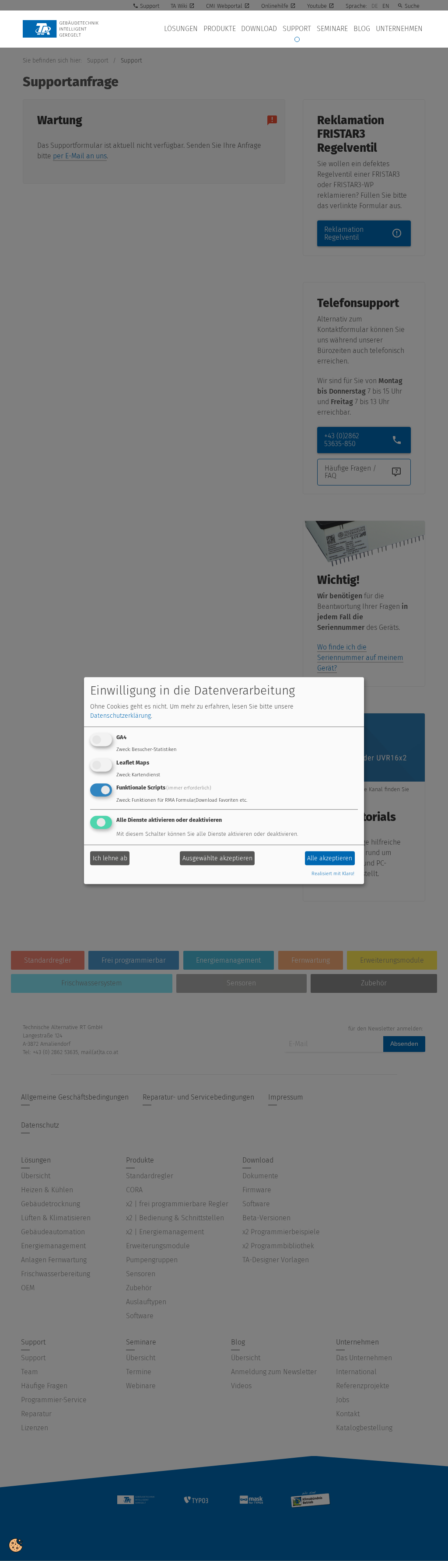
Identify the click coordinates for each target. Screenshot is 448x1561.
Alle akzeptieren (329, 858)
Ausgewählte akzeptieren (217, 858)
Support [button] (297, 28)
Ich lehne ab (110, 858)
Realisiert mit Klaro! (333, 874)
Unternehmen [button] (399, 28)
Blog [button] (362, 28)
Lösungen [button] (181, 28)
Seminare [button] (332, 28)
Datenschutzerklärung (120, 715)
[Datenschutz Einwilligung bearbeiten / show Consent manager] (16, 1544)
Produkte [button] (219, 28)
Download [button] (259, 28)
